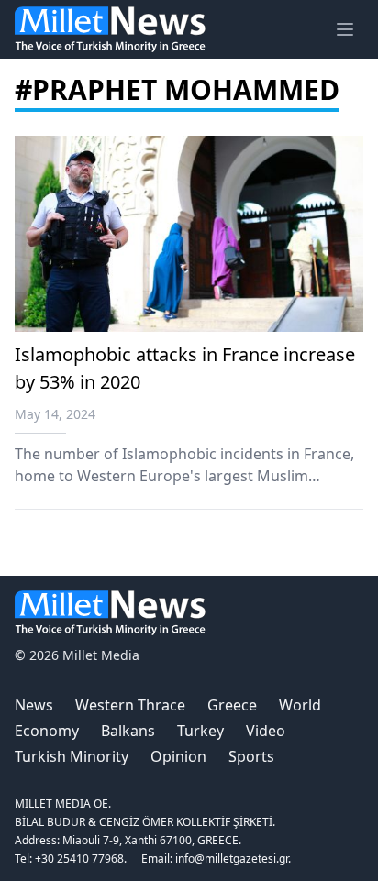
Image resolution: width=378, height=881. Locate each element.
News (34, 705)
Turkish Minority (71, 756)
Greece (232, 705)
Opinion (178, 756)
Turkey (200, 731)
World (300, 705)
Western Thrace (130, 705)
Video (265, 731)
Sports (251, 756)
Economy (47, 731)
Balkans (128, 731)
